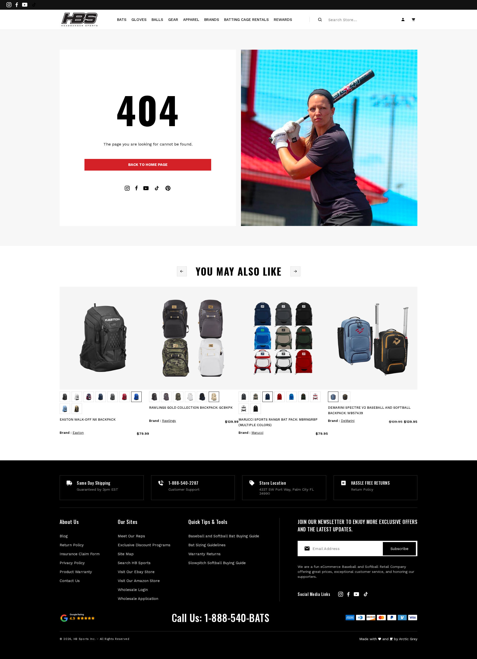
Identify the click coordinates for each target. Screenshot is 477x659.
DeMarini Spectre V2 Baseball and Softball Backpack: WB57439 (369, 410)
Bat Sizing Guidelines (207, 545)
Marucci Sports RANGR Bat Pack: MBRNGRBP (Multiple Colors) (278, 422)
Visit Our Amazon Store (139, 581)
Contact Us (70, 581)
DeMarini (348, 421)
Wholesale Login (133, 589)
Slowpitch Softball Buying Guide (217, 563)
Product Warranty (76, 572)
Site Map (126, 554)
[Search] (320, 20)
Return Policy (72, 545)
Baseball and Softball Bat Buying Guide (223, 536)
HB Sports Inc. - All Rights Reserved (101, 639)
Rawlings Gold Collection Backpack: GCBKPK (191, 407)
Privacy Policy (72, 563)
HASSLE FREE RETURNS (370, 483)
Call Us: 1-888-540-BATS (220, 617)
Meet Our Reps (131, 536)
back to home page (147, 164)
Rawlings (169, 421)
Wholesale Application (138, 598)
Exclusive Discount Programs (144, 545)
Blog (64, 536)
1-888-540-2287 (183, 483)
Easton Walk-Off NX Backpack (88, 419)
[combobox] (355, 20)
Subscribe (399, 549)
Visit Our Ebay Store (136, 572)
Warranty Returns (204, 554)
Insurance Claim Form (80, 554)
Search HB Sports (134, 563)
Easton (78, 433)
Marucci (257, 433)
